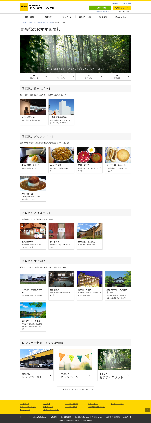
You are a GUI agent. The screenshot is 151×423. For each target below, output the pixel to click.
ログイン (122, 8)
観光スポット (34, 78)
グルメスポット (62, 78)
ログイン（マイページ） (28, 407)
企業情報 (108, 417)
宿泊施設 (117, 78)
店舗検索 (48, 17)
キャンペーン (66, 17)
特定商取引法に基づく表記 (96, 407)
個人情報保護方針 (66, 417)
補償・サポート (93, 404)
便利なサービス (85, 17)
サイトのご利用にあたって (39, 417)
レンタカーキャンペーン (51, 410)
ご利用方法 (103, 17)
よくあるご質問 (126, 3)
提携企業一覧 (127, 417)
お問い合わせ (98, 417)
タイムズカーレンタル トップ (28, 22)
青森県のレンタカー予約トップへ (75, 389)
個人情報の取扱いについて (83, 417)
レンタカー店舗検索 (71, 404)
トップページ (24, 404)
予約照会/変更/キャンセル (103, 11)
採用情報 (117, 417)
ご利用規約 (54, 417)
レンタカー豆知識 (71, 407)
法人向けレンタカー (117, 404)
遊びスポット (89, 78)
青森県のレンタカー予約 (45, 22)
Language (115, 3)
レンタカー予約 (25, 410)
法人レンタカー (121, 17)
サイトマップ (24, 417)
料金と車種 (29, 17)
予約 (100, 7)
